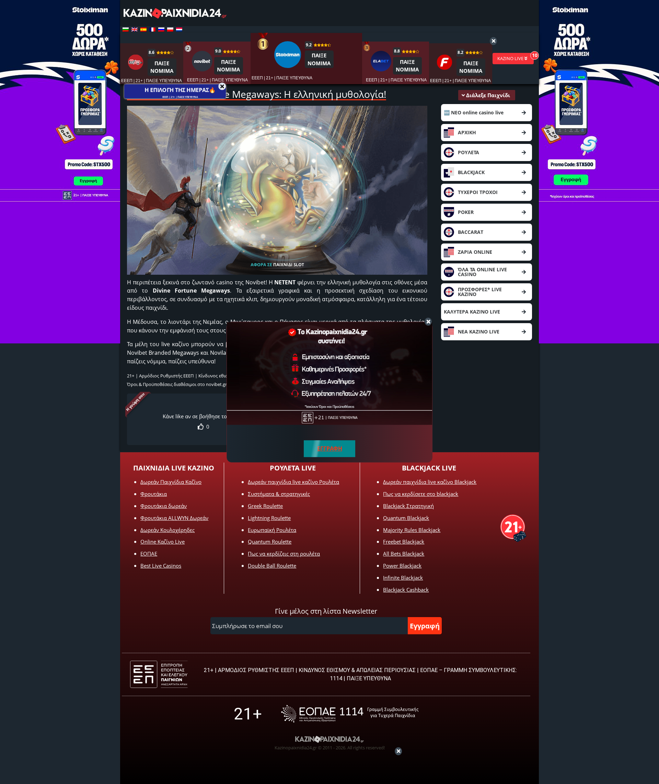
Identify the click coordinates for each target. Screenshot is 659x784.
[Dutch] (179, 29)
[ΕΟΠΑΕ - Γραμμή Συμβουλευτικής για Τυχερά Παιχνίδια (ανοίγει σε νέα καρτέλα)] (349, 714)
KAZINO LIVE (510, 58)
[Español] (143, 29)
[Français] (152, 29)
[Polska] (170, 29)
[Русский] (161, 29)
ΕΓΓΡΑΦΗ (329, 448)
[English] (134, 29)
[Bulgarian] (126, 29)
